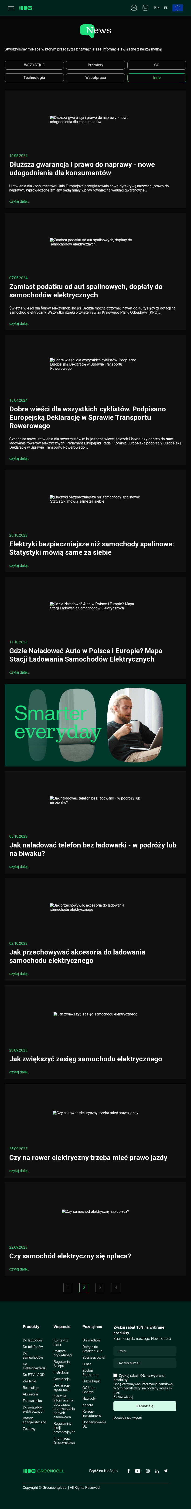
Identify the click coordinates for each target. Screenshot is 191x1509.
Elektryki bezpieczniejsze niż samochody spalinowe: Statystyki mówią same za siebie (91, 548)
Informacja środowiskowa (64, 1441)
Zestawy (29, 1429)
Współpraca (95, 77)
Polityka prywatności (63, 1353)
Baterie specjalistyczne (34, 1420)
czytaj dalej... (19, 201)
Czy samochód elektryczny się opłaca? (70, 1256)
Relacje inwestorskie (91, 1414)
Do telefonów (33, 1347)
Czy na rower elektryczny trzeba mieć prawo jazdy (88, 1157)
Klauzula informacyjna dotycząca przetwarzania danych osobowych (64, 1406)
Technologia (34, 77)
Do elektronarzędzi (34, 1366)
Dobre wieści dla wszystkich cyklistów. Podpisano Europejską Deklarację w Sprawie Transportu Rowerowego (87, 417)
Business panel (93, 1358)
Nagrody (89, 1399)
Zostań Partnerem (90, 1373)
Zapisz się (144, 1406)
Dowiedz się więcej (127, 1418)
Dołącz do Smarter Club (92, 1349)
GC (156, 65)
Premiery (95, 65)
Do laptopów (32, 1340)
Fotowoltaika (32, 1401)
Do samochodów (33, 1355)
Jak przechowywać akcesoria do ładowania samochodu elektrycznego (77, 956)
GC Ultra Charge (89, 1390)
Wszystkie (34, 65)
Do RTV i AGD (33, 1375)
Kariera (87, 1405)
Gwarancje (62, 1379)
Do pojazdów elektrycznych (33, 1409)
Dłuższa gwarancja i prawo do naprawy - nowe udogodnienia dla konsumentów (82, 168)
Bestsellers (31, 1388)
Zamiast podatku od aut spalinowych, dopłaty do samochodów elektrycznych (86, 290)
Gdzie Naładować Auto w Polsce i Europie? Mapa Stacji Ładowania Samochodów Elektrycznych (85, 655)
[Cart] (145, 8)
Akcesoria (30, 1394)
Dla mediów (91, 1340)
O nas (86, 1364)
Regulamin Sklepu (62, 1364)
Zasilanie (29, 1381)
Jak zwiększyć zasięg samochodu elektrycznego (85, 1059)
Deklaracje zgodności (62, 1388)
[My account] (134, 8)
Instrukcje (61, 1373)
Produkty (31, 1326)
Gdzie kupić (91, 1381)
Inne (156, 77)
